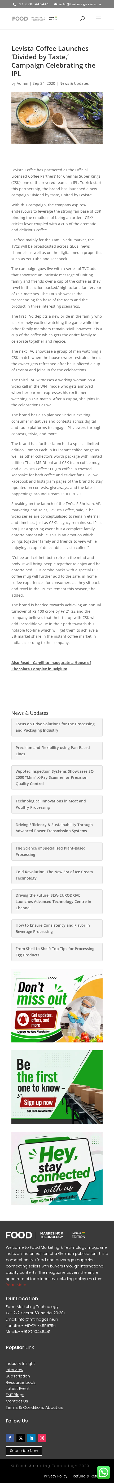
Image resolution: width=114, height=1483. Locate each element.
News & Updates (74, 83)
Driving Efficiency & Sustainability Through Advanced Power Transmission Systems (54, 827)
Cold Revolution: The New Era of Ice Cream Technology (54, 875)
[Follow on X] (20, 1438)
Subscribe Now (24, 1450)
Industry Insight (20, 1363)
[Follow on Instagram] (42, 1438)
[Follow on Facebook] (10, 1438)
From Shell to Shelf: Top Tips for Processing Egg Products (55, 951)
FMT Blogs (15, 1394)
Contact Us (17, 1401)
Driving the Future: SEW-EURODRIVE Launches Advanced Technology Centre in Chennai (53, 901)
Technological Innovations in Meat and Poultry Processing (51, 804)
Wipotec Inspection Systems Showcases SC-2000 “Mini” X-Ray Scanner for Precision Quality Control (55, 777)
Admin (22, 83)
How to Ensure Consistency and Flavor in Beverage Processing (53, 928)
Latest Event (18, 1388)
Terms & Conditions (25, 1407)
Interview (14, 1369)
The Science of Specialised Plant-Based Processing (51, 851)
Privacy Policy (55, 1476)
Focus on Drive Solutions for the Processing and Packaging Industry (55, 727)
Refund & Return (88, 1476)
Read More (16, 1284)
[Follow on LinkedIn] (31, 1438)
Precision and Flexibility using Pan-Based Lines (53, 750)
